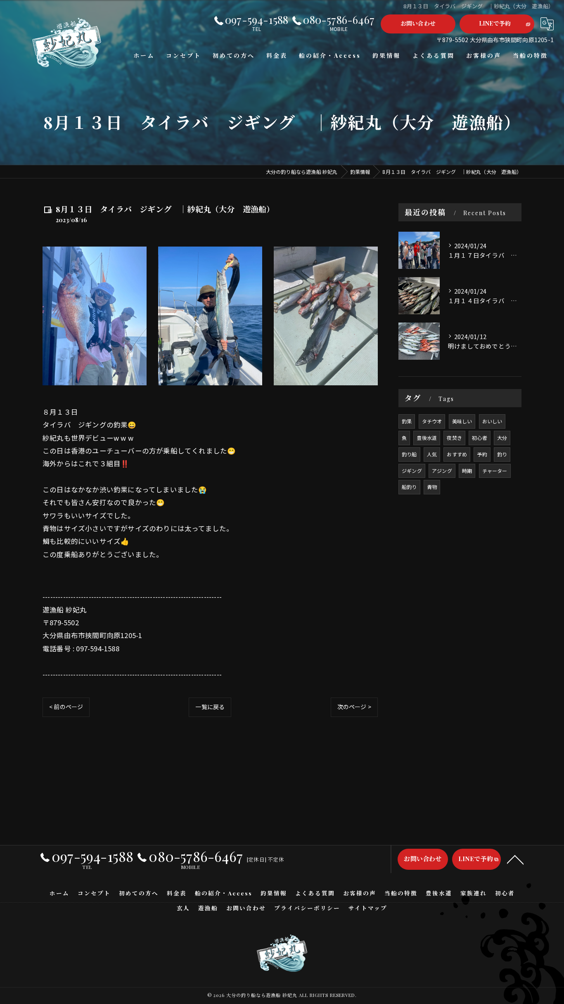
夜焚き (454, 437)
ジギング (412, 470)
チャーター (494, 470)
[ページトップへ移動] (515, 859)
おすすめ (457, 454)
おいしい (492, 421)
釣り (502, 454)
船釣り (409, 486)
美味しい (462, 421)
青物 (432, 486)
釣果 (407, 421)
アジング (442, 470)
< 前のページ (66, 707)
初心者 (479, 437)
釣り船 (409, 454)
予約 (482, 454)
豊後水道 (427, 437)
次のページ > (354, 707)
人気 (432, 454)
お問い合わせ (418, 23)
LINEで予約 (495, 23)
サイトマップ (367, 907)
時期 (467, 470)
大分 (502, 437)
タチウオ (432, 421)
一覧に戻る (210, 707)
